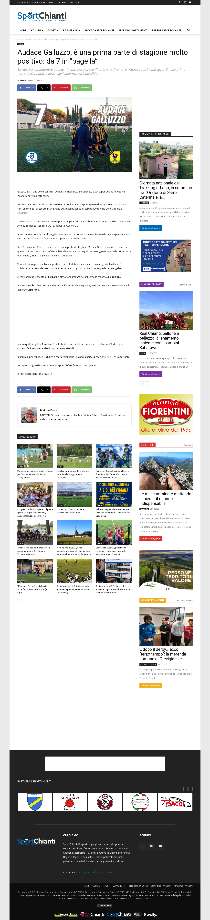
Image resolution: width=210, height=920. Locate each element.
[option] (35, 804)
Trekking (144, 203)
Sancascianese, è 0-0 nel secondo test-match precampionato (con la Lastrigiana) (73, 589)
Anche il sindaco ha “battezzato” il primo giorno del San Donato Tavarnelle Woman (33, 551)
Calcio (29, 39)
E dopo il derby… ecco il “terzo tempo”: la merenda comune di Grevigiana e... (162, 654)
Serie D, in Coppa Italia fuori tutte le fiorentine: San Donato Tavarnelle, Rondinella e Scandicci (112, 474)
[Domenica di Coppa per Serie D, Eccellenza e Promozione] (74, 494)
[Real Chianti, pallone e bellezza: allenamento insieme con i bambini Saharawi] (166, 310)
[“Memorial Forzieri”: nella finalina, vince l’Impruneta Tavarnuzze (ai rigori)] (35, 571)
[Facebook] (179, 2)
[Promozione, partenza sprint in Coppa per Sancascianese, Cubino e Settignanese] (35, 456)
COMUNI (36, 30)
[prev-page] (19, 600)
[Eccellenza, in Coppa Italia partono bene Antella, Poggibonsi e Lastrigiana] (74, 456)
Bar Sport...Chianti (184, 600)
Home (20, 39)
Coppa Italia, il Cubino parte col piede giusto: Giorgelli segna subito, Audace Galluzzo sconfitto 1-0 (35, 512)
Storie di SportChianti (132, 30)
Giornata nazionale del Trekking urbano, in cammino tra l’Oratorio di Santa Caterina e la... (165, 190)
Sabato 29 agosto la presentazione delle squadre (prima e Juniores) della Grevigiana (114, 512)
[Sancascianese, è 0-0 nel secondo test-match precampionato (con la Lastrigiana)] (74, 571)
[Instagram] (184, 2)
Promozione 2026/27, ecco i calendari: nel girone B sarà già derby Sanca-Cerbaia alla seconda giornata (74, 551)
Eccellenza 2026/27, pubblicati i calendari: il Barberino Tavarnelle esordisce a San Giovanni (111, 551)
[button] (189, 30)
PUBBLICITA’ (74, 2)
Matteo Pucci (26, 80)
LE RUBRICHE (70, 30)
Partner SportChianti (166, 30)
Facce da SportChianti (99, 30)
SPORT (52, 30)
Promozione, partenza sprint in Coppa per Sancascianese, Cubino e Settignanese (35, 474)
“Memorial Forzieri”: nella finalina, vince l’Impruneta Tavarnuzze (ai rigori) (33, 589)
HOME (23, 30)
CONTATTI (61, 2)
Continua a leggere (151, 228)
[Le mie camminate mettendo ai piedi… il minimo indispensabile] (166, 471)
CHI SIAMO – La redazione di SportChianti (35, 2)
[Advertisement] (133, 16)
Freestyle (188, 445)
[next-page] (25, 600)
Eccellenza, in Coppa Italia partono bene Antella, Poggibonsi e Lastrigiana (73, 474)
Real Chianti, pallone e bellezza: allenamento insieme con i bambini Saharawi (159, 340)
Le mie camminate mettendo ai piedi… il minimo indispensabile (165, 499)
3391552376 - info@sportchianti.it (95, 872)
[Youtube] (190, 2)
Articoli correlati (27, 437)
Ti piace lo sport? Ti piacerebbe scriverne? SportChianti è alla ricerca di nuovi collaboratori (113, 589)
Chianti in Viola (186, 284)
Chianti (100, 582)
